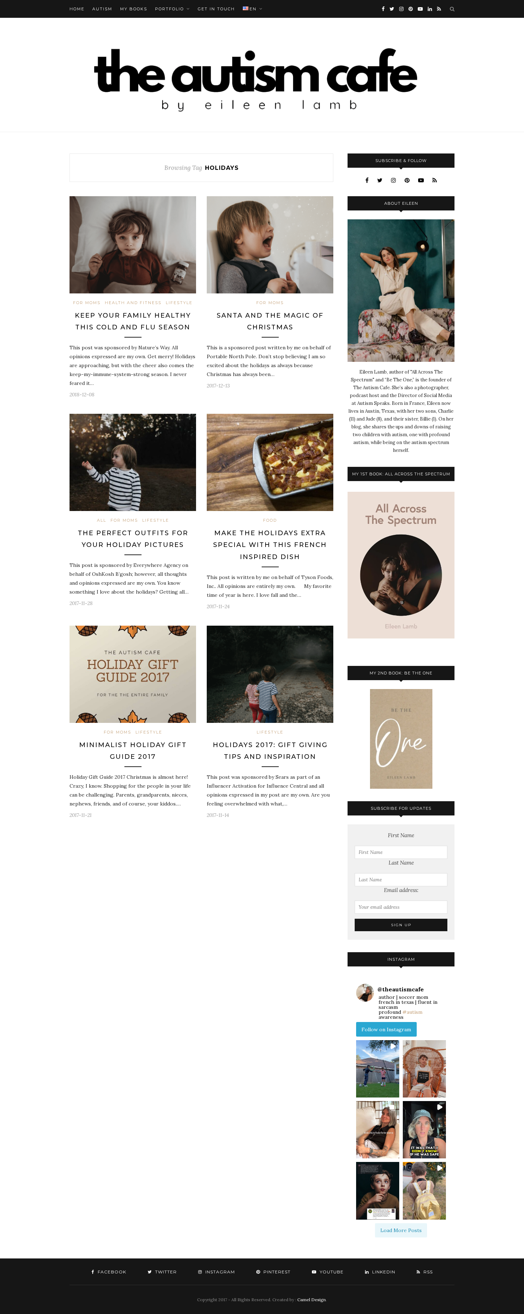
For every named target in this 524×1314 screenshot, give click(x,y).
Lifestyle (179, 302)
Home (77, 8)
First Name (401, 835)
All (101, 520)
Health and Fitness (133, 302)
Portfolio (169, 8)
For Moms (87, 302)
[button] (377, 1068)
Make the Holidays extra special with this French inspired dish (270, 545)
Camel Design (311, 1299)
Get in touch (216, 8)
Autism (102, 8)
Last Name (401, 862)
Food (270, 520)
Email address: (401, 890)
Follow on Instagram (386, 1029)
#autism (412, 1012)
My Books (133, 8)
